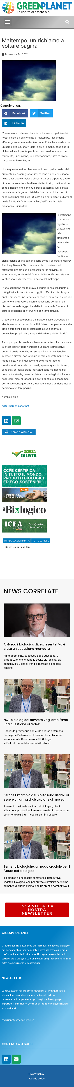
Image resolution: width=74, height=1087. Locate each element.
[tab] (17, 540)
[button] (8, 22)
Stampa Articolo (21, 432)
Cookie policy (37, 1078)
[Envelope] (16, 420)
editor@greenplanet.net (15, 405)
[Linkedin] (6, 420)
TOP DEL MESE (40, 540)
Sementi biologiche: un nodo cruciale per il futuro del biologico (37, 868)
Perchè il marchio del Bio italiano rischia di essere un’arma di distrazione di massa (36, 797)
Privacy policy (36, 1073)
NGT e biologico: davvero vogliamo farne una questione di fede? (36, 722)
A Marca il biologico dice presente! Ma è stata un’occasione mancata (34, 646)
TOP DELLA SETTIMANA (17, 540)
